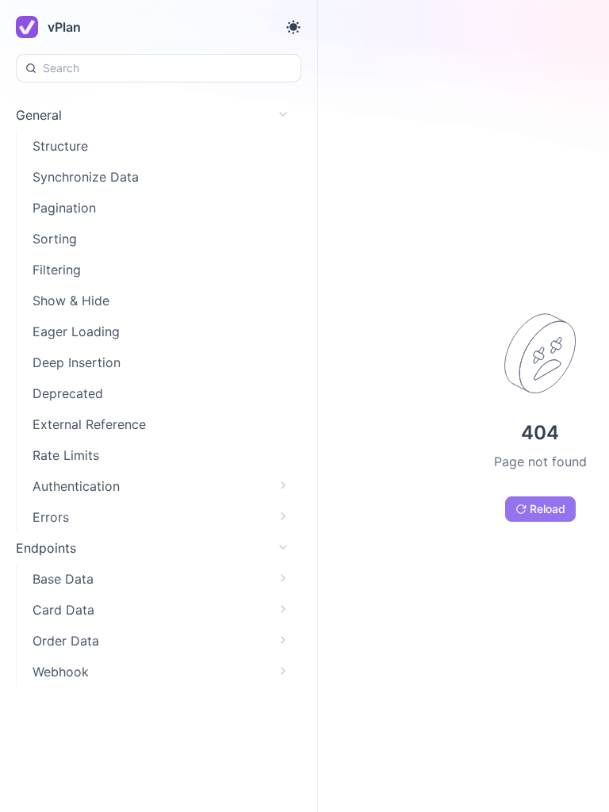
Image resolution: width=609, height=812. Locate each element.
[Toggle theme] (293, 27)
